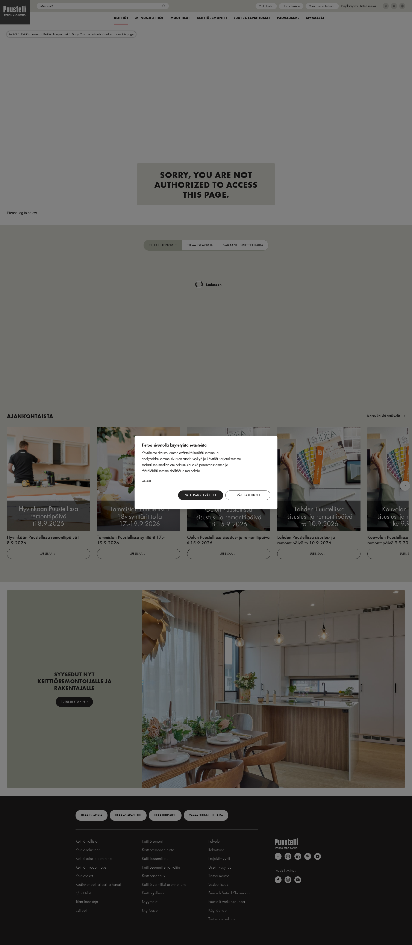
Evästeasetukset (247, 495)
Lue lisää (146, 480)
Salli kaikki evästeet (200, 495)
